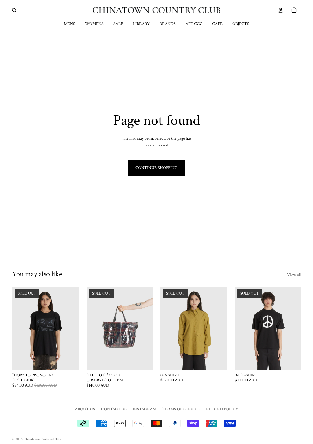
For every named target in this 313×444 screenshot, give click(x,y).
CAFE (217, 24)
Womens (94, 24)
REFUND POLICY (222, 409)
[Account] (280, 10)
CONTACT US (114, 409)
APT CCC (194, 24)
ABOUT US (85, 409)
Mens (69, 24)
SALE (118, 24)
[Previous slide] (19, 328)
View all (294, 275)
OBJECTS (240, 24)
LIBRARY (141, 24)
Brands (168, 24)
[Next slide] (72, 328)
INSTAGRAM (144, 409)
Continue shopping (156, 168)
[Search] (14, 10)
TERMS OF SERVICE (181, 409)
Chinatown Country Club (42, 439)
